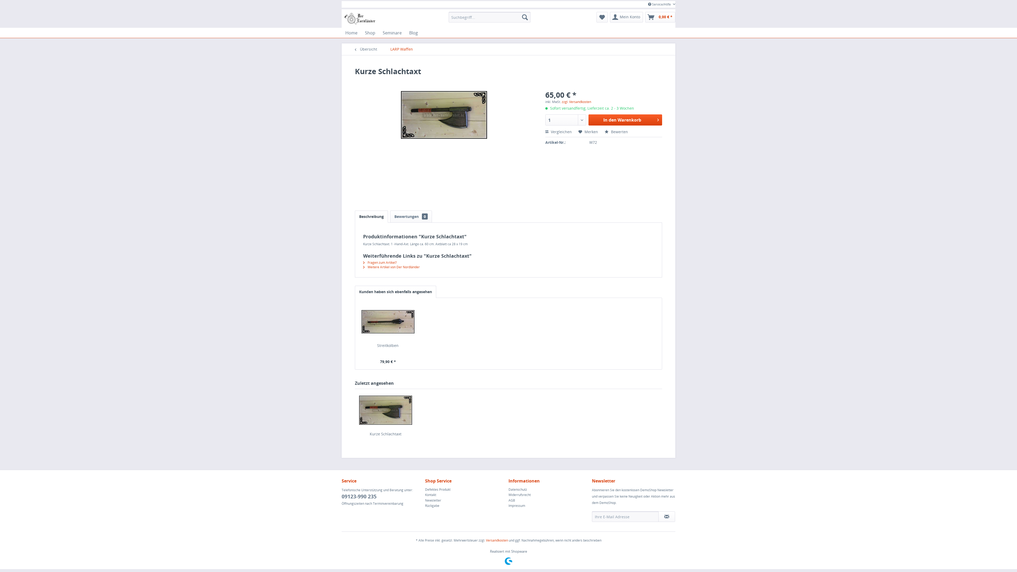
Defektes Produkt (437, 489)
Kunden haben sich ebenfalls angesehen (395, 291)
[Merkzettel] (602, 17)
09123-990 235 (359, 496)
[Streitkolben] (388, 321)
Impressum (516, 505)
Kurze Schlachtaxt (386, 433)
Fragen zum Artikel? (382, 262)
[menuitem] (489, 17)
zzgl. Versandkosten (576, 102)
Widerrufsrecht (519, 495)
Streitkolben (388, 345)
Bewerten (619, 131)
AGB (511, 500)
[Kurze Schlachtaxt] (385, 410)
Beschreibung (371, 216)
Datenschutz (517, 489)
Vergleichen (561, 131)
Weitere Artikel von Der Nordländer (393, 267)
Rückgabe (432, 505)
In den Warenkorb (622, 120)
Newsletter (433, 500)
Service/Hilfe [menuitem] (661, 4)
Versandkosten (497, 540)
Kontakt (430, 495)
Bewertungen (410, 216)
